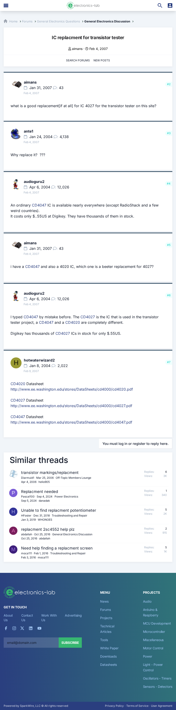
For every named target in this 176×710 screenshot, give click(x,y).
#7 (168, 362)
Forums (105, 610)
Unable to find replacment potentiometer (58, 510)
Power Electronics (66, 496)
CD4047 (39, 205)
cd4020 (119, 389)
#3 (168, 133)
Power (147, 656)
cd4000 (104, 389)
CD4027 (87, 317)
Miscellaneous (153, 640)
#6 (168, 295)
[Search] (160, 5)
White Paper (109, 648)
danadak (44, 500)
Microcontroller (154, 632)
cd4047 (118, 422)
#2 (168, 84)
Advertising (73, 615)
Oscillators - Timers (157, 678)
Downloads (108, 656)
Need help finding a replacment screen (57, 548)
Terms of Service (137, 705)
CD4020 (72, 322)
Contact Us (27, 617)
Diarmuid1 (27, 477)
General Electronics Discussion (72, 534)
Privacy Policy (114, 705)
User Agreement (161, 705)
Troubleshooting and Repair (69, 515)
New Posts (102, 60)
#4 (168, 183)
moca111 (26, 553)
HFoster (26, 515)
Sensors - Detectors (157, 686)
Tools (104, 640)
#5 (168, 245)
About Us (8, 617)
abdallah (26, 534)
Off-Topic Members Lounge (73, 477)
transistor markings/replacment (50, 472)
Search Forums (78, 60)
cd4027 (118, 405)
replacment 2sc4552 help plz (47, 529)
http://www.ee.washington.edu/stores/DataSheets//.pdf (72, 389)
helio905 (44, 482)
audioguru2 (34, 181)
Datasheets (108, 664)
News (104, 601)
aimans (77, 49)
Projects (106, 618)
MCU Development (157, 623)
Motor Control (153, 648)
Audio (147, 601)
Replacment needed (39, 491)
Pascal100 (28, 496)
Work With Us (49, 617)
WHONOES (45, 519)
